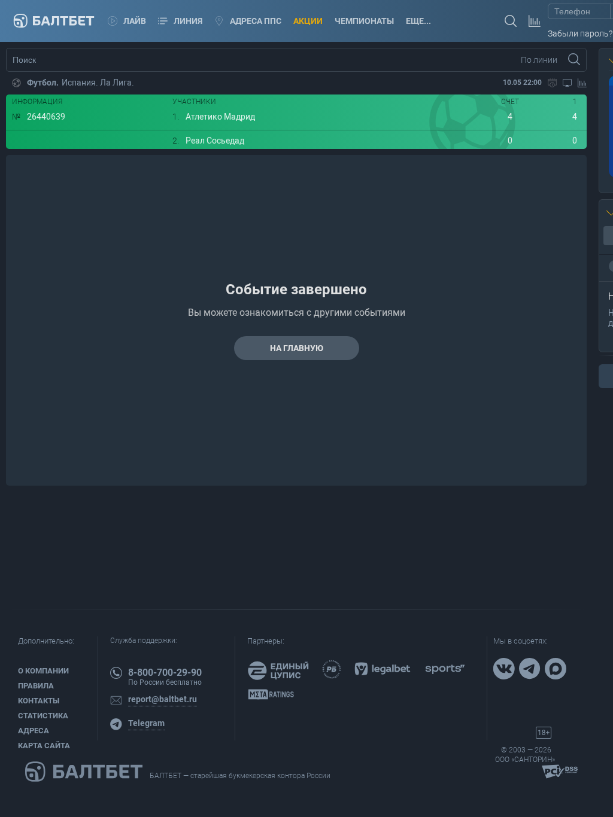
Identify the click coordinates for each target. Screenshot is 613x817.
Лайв (134, 21)
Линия (188, 21)
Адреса (33, 730)
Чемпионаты (364, 21)
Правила (36, 685)
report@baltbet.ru (162, 699)
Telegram (146, 723)
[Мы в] (505, 670)
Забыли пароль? (580, 33)
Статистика (43, 715)
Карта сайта (44, 745)
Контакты (38, 700)
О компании (43, 670)
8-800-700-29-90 (165, 672)
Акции (308, 21)
